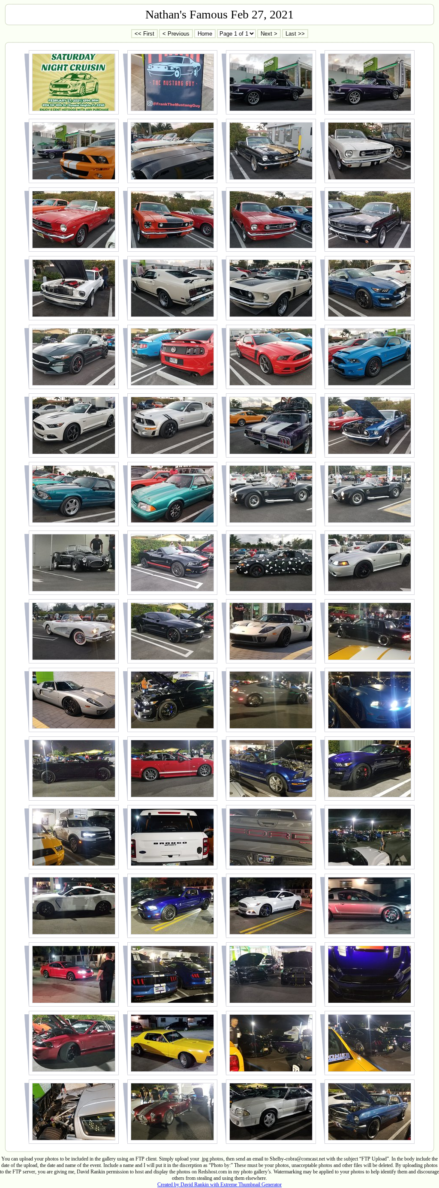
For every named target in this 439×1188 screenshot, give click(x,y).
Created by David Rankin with (188, 1185)
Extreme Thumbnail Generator (251, 1185)
